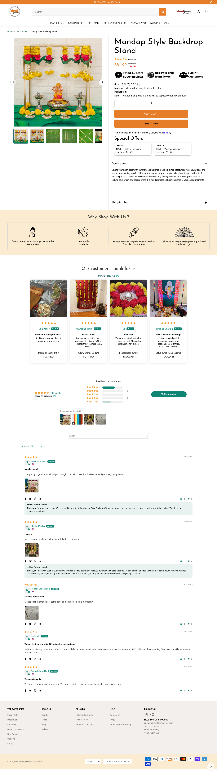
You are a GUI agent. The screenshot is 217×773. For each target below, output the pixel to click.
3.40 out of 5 (56, 393)
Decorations (75, 23)
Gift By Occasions (115, 23)
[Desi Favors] (14, 11)
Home (10, 31)
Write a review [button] (169, 394)
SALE (166, 23)
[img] (48, 323)
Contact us (115, 715)
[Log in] (198, 12)
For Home (94, 23)
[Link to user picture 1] (32, 485)
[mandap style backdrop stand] (57, 82)
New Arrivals (139, 23)
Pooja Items (21, 31)
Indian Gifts (55, 23)
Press (44, 720)
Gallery (45, 729)
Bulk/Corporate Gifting (120, 724)
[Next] (102, 82)
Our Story (46, 715)
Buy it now (151, 123)
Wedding (155, 23)
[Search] (162, 12)
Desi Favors (19, 761)
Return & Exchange (84, 715)
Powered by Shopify (33, 761)
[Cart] (206, 12)
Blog (44, 724)
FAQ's (112, 720)
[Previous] (13, 82)
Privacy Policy (82, 720)
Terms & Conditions (84, 724)
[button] (121, 59)
